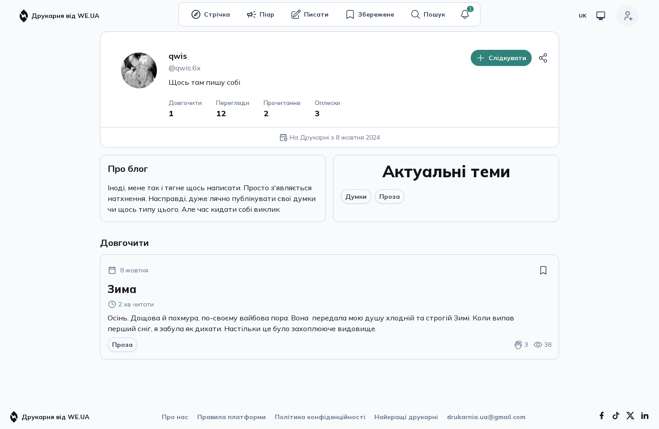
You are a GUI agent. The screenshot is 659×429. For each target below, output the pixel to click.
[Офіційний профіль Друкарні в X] (630, 415)
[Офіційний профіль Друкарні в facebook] (601, 415)
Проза (389, 197)
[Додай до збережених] (543, 270)
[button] (465, 14)
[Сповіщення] (465, 14)
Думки (356, 197)
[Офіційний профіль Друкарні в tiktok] (615, 415)
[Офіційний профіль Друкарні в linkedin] (644, 415)
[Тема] (601, 16)
